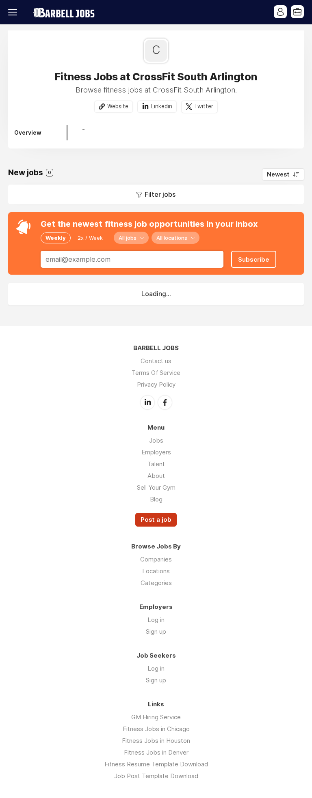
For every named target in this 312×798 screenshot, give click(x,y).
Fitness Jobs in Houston (156, 740)
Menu (14, 12)
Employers (156, 452)
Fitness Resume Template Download (156, 764)
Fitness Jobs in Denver (156, 752)
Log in (156, 620)
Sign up (156, 631)
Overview (27, 132)
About (156, 476)
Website (117, 106)
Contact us (156, 361)
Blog (156, 499)
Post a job (156, 519)
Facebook (165, 402)
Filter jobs (160, 194)
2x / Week (90, 237)
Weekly (56, 237)
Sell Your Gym (156, 487)
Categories (156, 583)
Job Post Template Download (156, 776)
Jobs (156, 440)
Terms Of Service (156, 372)
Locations (156, 571)
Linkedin (161, 106)
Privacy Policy (156, 384)
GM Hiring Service (156, 717)
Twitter (203, 106)
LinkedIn (147, 402)
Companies (156, 559)
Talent (156, 464)
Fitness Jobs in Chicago (156, 729)
